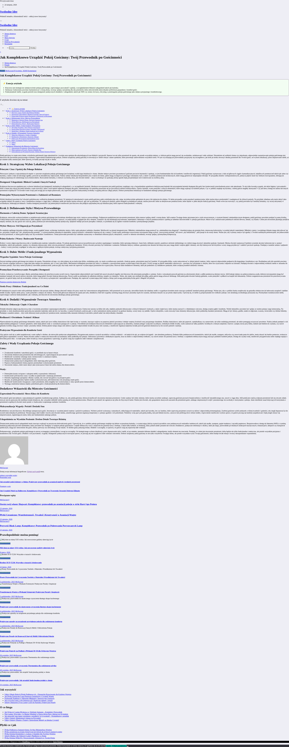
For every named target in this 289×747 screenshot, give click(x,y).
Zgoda (108, 746)
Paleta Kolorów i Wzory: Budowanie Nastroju (26, 124)
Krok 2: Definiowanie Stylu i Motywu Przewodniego (23, 118)
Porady (2, 71)
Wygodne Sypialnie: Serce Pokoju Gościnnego (26, 127)
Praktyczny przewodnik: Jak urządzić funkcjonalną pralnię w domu (26, 680)
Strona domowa (10, 34)
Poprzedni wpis (5, 477)
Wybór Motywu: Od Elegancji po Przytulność (26, 122)
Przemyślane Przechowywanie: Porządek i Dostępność (28, 129)
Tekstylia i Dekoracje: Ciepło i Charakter (24, 135)
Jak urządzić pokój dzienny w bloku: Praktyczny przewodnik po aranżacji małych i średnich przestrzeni (40, 482)
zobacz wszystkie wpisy (8, 475)
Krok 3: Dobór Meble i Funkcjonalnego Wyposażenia (23, 126)
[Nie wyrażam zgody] (128, 746)
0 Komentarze (31, 71)
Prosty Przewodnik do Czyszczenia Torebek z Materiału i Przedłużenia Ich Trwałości (32, 577)
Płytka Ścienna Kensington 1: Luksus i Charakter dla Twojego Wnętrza (30, 734)
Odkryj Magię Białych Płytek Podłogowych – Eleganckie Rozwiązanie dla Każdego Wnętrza (38, 694)
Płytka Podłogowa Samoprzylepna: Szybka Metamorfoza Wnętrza (28, 730)
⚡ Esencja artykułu (18, 109)
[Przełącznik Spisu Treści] (1, 105)
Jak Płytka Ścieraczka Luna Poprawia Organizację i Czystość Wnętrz (29, 696)
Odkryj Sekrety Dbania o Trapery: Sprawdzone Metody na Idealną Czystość (32, 720)
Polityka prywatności (119, 746)
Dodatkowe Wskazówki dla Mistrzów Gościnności (22, 146)
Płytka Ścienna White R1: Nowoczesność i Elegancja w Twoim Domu (30, 738)
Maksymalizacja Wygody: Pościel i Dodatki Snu (26, 150)
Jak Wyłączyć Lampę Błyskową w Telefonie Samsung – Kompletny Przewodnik (33, 712)
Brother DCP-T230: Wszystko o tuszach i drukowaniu (21, 563)
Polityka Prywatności (12, 42)
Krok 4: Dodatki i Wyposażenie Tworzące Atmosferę (23, 133)
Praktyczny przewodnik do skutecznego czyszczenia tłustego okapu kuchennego (30, 607)
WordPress (26, 742)
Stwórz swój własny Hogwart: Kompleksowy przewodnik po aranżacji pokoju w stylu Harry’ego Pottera (48, 504)
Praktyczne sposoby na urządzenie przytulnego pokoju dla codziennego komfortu (31, 621)
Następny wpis (5, 486)
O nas (7, 40)
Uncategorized (5, 543)
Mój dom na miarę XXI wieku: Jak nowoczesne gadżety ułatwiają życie (27, 548)
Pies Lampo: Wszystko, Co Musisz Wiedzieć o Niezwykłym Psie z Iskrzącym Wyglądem (36, 714)
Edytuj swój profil (33, 472)
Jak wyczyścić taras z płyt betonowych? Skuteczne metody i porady (29, 700)
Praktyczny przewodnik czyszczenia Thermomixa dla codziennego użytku (28, 666)
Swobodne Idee (8, 11)
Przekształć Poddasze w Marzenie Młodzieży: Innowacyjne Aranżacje (29, 698)
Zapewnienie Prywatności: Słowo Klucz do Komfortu (28, 148)
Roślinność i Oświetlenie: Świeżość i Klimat (25, 137)
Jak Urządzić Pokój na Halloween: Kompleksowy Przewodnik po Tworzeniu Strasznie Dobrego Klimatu (40, 491)
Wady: (14, 144)
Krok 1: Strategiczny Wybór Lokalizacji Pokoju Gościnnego (25, 111)
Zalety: (14, 142)
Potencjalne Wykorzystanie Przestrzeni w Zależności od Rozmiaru (32, 116)
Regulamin (8, 44)
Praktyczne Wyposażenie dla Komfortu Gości (25, 138)
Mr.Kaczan (9, 71)
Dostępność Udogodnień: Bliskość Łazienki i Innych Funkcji (30, 114)
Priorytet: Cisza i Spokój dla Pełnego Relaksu (26, 112)
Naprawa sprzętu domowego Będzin (13, 282)
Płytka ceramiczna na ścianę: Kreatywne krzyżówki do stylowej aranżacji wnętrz (33, 732)
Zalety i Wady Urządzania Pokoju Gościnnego (21, 140)
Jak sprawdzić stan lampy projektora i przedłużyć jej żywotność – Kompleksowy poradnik (37, 716)
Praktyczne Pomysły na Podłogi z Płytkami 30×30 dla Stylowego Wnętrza (28, 651)
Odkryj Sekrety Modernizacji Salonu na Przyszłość (23, 718)
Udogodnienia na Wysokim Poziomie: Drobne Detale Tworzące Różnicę (34, 152)
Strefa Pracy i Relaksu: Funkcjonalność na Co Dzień (27, 131)
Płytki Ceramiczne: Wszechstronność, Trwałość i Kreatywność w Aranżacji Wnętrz (38, 515)
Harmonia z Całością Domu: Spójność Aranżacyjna (27, 120)
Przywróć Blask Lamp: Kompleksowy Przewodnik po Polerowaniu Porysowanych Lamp (41, 526)
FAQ (6, 36)
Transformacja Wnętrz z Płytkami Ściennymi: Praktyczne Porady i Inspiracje (29, 592)
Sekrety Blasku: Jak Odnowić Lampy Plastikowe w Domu (25, 736)
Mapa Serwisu (10, 38)
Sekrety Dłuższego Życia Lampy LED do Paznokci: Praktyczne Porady (30, 702)
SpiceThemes (58, 742)
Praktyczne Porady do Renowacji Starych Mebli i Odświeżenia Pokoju (27, 636)
